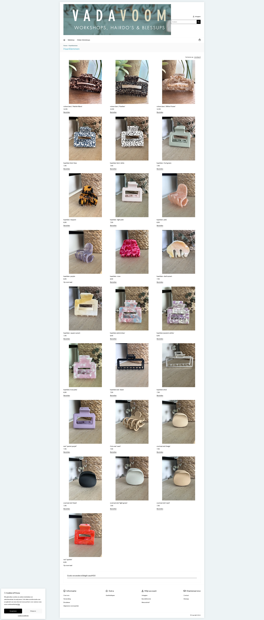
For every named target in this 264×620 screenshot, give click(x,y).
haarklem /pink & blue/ (117, 333)
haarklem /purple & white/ (165, 333)
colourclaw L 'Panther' (117, 106)
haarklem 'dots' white (117, 163)
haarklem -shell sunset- (164, 276)
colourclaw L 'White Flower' (166, 106)
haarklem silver (162, 390)
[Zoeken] (199, 22)
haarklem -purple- (69, 276)
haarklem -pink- (162, 220)
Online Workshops (83, 40)
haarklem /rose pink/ (70, 390)
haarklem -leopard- (69, 220)
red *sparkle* (67, 559)
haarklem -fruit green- (164, 163)
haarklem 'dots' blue (70, 163)
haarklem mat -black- (117, 390)
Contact (186, 595)
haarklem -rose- (115, 276)
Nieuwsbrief (146, 602)
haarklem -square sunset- (72, 333)
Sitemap (186, 599)
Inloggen (144, 595)
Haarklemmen (73, 45)
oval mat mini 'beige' (163, 446)
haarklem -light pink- (117, 220)
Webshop (71, 40)
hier (19, 604)
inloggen (198, 16)
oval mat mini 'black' (70, 503)
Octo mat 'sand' (115, 446)
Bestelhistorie (146, 599)
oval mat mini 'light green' (118, 503)
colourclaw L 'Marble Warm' (72, 106)
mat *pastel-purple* (70, 446)
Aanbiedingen (110, 595)
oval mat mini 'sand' (163, 503)
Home (65, 45)
